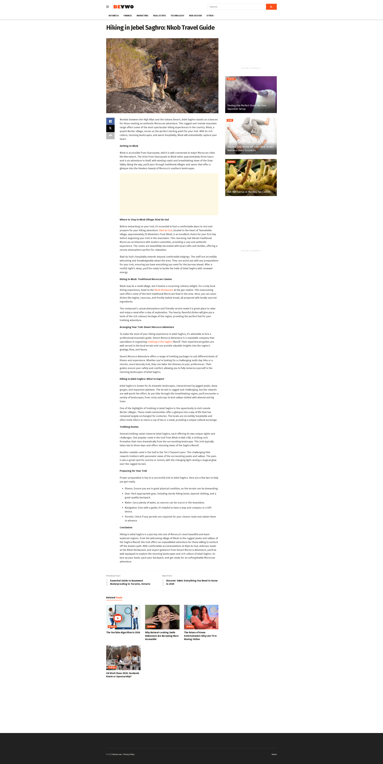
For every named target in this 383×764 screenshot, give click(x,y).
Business (114, 15)
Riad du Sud (165, 230)
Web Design (195, 15)
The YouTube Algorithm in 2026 (123, 632)
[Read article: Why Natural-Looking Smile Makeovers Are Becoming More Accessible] (162, 617)
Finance (128, 15)
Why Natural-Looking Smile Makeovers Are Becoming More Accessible (161, 636)
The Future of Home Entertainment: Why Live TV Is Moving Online (200, 636)
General (112, 627)
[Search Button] (271, 7)
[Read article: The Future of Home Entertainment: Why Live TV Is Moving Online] (201, 617)
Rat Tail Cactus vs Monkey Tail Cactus (248, 191)
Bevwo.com (117, 754)
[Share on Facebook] (110, 121)
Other (209, 15)
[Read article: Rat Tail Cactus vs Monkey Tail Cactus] (251, 177)
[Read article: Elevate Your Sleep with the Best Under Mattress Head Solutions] (251, 136)
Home (230, 120)
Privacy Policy (128, 754)
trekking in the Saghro (160, 341)
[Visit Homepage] (123, 6)
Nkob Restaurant (163, 290)
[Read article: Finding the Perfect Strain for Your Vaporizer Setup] (251, 94)
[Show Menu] (107, 7)
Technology (177, 15)
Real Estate (159, 15)
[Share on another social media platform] (110, 135)
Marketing (142, 15)
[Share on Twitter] (110, 128)
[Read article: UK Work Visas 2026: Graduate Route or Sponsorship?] (123, 657)
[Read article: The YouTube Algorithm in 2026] (123, 617)
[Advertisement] (169, 194)
